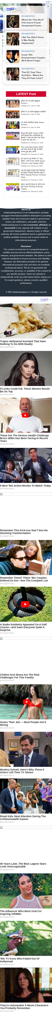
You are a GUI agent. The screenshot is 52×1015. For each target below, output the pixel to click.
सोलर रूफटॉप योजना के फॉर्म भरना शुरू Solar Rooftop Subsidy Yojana (33, 186)
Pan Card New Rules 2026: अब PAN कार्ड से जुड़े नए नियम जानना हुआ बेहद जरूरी (32, 149)
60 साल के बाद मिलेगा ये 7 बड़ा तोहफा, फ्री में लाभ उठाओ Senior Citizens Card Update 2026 (33, 161)
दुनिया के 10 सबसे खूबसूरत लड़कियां (33, 112)
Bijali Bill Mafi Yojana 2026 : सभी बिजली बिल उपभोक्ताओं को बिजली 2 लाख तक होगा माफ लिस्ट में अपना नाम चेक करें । (33, 136)
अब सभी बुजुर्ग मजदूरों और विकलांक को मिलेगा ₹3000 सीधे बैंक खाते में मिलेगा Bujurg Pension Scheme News (33, 173)
